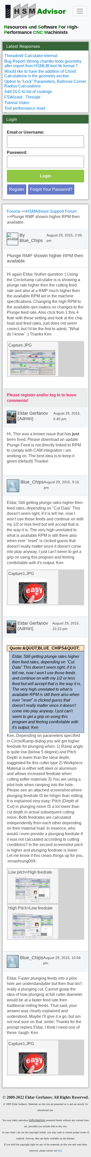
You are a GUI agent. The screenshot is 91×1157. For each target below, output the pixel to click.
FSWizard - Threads (22, 97)
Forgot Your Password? (51, 189)
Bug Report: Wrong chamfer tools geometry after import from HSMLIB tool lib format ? (42, 63)
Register (16, 189)
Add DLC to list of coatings (28, 91)
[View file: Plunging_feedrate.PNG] (32, 889)
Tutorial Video (16, 103)
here (60, 1150)
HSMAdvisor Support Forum (51, 211)
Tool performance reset (24, 108)
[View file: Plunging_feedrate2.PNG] (32, 925)
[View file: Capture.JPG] (32, 362)
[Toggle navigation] (80, 11)
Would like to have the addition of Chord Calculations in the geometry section (40, 73)
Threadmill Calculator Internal (30, 56)
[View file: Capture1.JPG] (32, 591)
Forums (14, 211)
